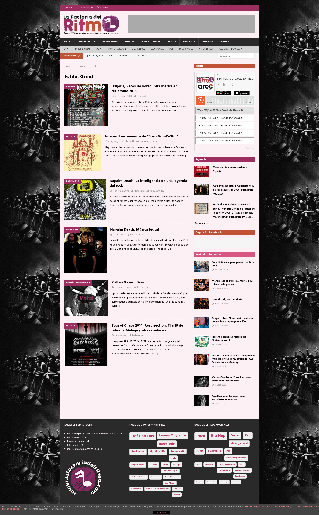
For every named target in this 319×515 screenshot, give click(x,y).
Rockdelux (138, 452)
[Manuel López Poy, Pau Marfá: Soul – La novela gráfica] (201, 285)
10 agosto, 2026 (221, 325)
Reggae (199, 482)
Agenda (207, 42)
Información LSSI (75, 445)
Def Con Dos (142, 436)
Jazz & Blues (138, 49)
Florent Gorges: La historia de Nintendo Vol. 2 (229, 338)
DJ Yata (153, 465)
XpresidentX (178, 451)
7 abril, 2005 (119, 235)
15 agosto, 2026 (221, 303)
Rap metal (211, 482)
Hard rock (236, 482)
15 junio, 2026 (220, 366)
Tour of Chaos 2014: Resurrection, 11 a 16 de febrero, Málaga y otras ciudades (147, 328)
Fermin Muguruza (172, 435)
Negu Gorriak (137, 465)
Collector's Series (138, 477)
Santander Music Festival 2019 (157, 489)
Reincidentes (136, 489)
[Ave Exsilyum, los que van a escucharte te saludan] (201, 400)
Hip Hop (218, 436)
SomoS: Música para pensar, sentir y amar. (233, 264)
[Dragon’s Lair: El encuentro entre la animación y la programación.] (201, 322)
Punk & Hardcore (117, 49)
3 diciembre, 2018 (123, 96)
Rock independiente (236, 458)
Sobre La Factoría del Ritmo (95, 7)
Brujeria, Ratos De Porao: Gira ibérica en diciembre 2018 (145, 88)
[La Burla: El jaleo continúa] (201, 303)
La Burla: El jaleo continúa (227, 300)
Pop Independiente (227, 464)
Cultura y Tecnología (230, 49)
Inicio (67, 42)
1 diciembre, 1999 (123, 288)
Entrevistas (87, 42)
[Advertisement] (195, 23)
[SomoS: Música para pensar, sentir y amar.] (201, 266)
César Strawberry (172, 477)
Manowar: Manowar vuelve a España (230, 169)
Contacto (68, 7)
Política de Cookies (76, 438)
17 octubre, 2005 (121, 191)
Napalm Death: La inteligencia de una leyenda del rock (148, 183)
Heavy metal (239, 443)
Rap (248, 435)
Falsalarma (155, 477)
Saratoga (177, 494)
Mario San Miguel (170, 470)
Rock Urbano (240, 476)
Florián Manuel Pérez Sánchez (143, 141)
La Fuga (176, 464)
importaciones (137, 235)
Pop (171, 49)
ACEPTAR (161, 512)
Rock (65, 49)
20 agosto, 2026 (221, 269)
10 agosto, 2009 (116, 141)
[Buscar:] (236, 56)
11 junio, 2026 (220, 385)
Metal (99, 49)
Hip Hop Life (157, 452)
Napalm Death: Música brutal (134, 230)
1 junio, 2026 (220, 403)
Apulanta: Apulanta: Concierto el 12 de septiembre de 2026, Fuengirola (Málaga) (233, 190)
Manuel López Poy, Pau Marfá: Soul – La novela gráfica (232, 282)
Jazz (198, 464)
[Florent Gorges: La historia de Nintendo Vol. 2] (201, 341)
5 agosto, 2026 (221, 344)
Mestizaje (224, 482)
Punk (199, 451)
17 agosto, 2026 (221, 288)
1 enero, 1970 (120, 335)
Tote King (177, 488)
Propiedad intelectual (78, 441)
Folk (241, 464)
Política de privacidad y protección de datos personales (94, 434)
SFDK (173, 458)
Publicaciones (150, 42)
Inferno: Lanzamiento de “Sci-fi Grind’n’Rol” (141, 136)
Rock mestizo (224, 470)
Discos (129, 42)
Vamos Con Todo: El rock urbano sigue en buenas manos (231, 379)
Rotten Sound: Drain (128, 283)
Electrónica (157, 49)
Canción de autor (242, 470)
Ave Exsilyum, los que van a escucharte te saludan (228, 398)
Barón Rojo (167, 443)
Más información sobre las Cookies (84, 449)
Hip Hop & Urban (82, 49)
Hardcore (209, 464)
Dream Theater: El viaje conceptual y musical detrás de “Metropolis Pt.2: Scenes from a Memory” (233, 359)
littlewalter (142, 96)
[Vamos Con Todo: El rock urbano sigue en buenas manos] (201, 381)
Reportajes (110, 42)
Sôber (165, 464)
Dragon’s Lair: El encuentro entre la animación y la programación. (232, 320)
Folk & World (186, 49)
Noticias (189, 42)
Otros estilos (206, 49)
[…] (178, 110)
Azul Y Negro (170, 483)
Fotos (172, 42)
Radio (225, 42)
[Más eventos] (202, 223)
